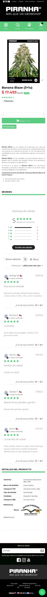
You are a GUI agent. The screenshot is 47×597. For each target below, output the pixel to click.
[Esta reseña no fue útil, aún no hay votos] (40, 305)
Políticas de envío (24, 585)
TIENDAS (20, 1)
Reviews (7, 192)
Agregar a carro (25, 121)
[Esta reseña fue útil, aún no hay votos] (36, 305)
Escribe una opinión (23, 247)
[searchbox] (13, 259)
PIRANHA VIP (40, 1)
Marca (16, 510)
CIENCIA (14, 1)
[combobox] (27, 265)
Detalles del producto (16, 469)
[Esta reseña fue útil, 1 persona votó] (36, 381)
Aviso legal (14, 583)
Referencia (8, 505)
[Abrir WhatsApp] (42, 592)
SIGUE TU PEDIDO (30, 1)
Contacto (27, 587)
